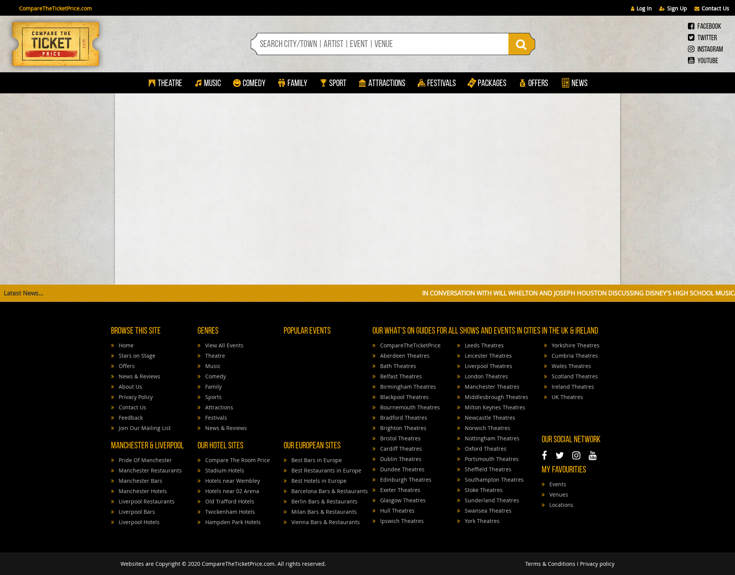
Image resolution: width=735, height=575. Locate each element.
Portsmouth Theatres (491, 459)
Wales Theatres (570, 366)
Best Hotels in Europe (318, 480)
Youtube (707, 61)
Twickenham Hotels (229, 511)
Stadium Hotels (224, 470)
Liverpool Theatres (487, 366)
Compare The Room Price (237, 460)
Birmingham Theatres (407, 386)
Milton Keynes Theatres (494, 407)
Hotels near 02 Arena (231, 491)
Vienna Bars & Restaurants (325, 522)
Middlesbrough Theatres (495, 397)
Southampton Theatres (493, 479)
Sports (213, 397)
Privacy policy (597, 563)
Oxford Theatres (484, 448)
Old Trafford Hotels (229, 501)
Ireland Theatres (572, 386)
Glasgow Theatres (402, 500)
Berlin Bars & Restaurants (324, 501)
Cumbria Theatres (574, 355)
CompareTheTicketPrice (410, 345)
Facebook (708, 27)
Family (297, 83)
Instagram (709, 50)
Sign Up (677, 8)
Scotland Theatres (574, 376)
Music (212, 83)
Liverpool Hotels (138, 522)
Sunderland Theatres (491, 500)
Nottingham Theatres (491, 438)
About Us (129, 386)
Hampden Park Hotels (232, 522)
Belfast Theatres (400, 376)
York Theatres (481, 521)
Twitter (706, 38)
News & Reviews (138, 376)
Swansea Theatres (487, 510)
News (579, 83)
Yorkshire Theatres (574, 345)
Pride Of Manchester (144, 460)
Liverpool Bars (136, 511)
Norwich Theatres (486, 428)
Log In (644, 8)
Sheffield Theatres (487, 469)
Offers (538, 83)
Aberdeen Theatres (404, 355)
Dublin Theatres (400, 459)
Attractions (386, 83)
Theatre (170, 83)
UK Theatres (566, 397)
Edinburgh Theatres (405, 479)
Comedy (254, 83)
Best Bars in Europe (316, 460)
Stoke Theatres (483, 490)
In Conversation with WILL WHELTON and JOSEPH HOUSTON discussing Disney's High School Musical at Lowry (544, 293)
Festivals (441, 83)
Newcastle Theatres (489, 417)
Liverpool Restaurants (146, 501)
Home (125, 345)
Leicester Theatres (487, 355)
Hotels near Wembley (232, 480)
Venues (558, 494)
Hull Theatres (397, 510)
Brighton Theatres (402, 428)
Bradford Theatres (403, 417)
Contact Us (715, 8)
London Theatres (485, 376)
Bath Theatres (397, 366)
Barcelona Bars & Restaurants (329, 491)
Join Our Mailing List (144, 428)
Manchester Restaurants (149, 470)
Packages (492, 83)
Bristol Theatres (400, 438)
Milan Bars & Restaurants (323, 511)
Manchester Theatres (491, 386)
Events (557, 484)
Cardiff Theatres (400, 448)
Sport (337, 83)
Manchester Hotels (142, 491)
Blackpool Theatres (404, 397)
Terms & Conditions (550, 563)
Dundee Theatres (402, 469)
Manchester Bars (139, 480)
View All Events (223, 345)
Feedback (130, 417)
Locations (560, 504)
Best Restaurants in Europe (325, 470)
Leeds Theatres (483, 345)
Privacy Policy (135, 397)
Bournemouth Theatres (409, 407)
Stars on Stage (136, 355)
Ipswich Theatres (401, 521)
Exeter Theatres (399, 490)
